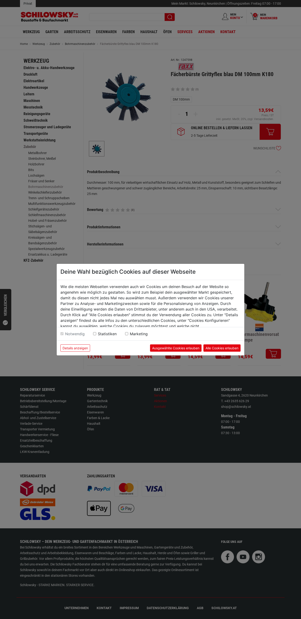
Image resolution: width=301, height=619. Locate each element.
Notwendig (75, 333)
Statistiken (107, 333)
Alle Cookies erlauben (222, 348)
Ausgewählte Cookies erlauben (175, 348)
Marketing (139, 333)
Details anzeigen (75, 348)
